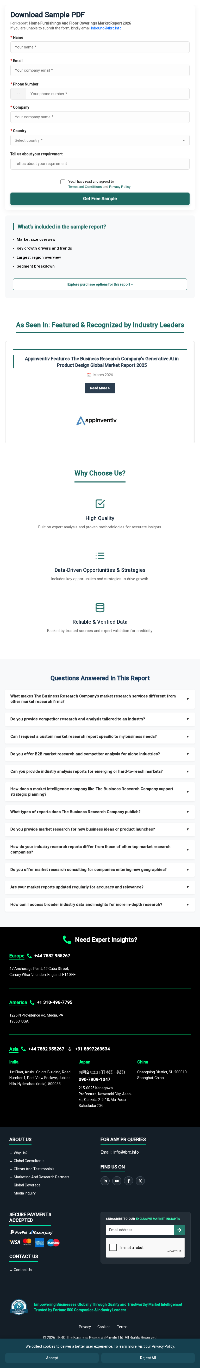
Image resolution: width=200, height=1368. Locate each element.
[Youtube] (116, 1180)
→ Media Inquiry (22, 1193)
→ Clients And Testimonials (31, 1169)
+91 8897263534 (92, 1048)
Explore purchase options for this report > (100, 284)
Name (16, 37)
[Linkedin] (105, 1180)
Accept (52, 1358)
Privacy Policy (119, 186)
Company (19, 107)
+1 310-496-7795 (54, 1002)
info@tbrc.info (126, 1152)
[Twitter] (140, 1180)
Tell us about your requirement (36, 154)
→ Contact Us (20, 1270)
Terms (122, 1327)
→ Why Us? (18, 1153)
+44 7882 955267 (52, 955)
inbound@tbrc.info (106, 28)
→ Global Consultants (27, 1161)
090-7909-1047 (94, 1079)
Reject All (148, 1358)
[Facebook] (128, 1180)
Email (16, 61)
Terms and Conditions (85, 186)
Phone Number (24, 84)
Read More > (102, 388)
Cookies (103, 1327)
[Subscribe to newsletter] (179, 1230)
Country (18, 131)
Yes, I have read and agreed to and (99, 184)
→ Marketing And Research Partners (39, 1177)
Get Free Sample (100, 198)
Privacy (85, 1327)
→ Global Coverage (25, 1185)
